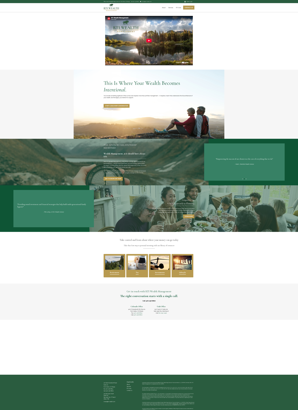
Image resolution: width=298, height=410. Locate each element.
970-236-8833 (138, 313)
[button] (163, 7)
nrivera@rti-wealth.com (146, 1)
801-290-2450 (162, 313)
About (128, 384)
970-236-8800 (136, 1)
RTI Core (129, 388)
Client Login (189, 1)
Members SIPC (175, 403)
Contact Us (129, 390)
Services (129, 386)
